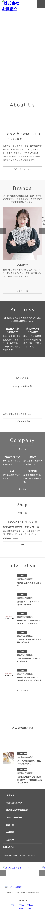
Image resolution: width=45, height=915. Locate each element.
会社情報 (10, 832)
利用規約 (22, 855)
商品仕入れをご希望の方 (17, 810)
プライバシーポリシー (10, 855)
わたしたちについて (15, 802)
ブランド (10, 795)
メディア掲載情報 (14, 817)
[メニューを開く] (41, 4)
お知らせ (10, 839)
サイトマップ (32, 855)
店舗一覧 (10, 824)
